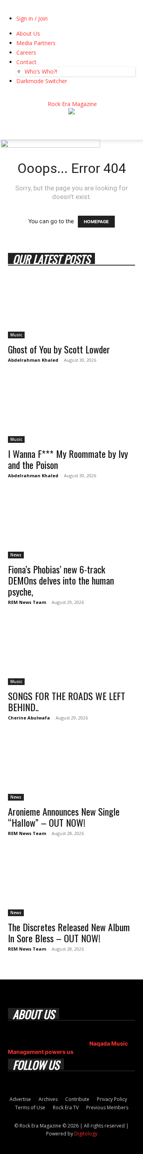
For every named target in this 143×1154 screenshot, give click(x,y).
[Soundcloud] (23, 95)
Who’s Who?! (41, 71)
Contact (26, 62)
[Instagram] (17, 95)
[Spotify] (29, 95)
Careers (26, 52)
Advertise (20, 1099)
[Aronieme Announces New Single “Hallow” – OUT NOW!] (71, 769)
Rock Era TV (66, 1107)
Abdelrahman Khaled (33, 360)
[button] (13, 129)
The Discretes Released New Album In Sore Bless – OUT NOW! (69, 932)
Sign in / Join (32, 18)
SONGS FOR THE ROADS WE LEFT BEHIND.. (66, 701)
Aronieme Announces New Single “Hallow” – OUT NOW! (64, 816)
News (15, 555)
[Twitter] (41, 95)
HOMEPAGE (96, 221)
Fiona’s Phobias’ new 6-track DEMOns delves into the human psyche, (61, 580)
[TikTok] (35, 95)
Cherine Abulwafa (29, 718)
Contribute (77, 1099)
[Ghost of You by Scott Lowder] (71, 307)
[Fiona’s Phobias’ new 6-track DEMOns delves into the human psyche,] (71, 527)
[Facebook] (11, 95)
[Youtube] (46, 95)
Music (16, 335)
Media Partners (36, 43)
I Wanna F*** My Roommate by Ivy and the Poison (68, 459)
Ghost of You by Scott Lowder (59, 349)
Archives (48, 1099)
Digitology (85, 1133)
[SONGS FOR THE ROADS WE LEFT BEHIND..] (71, 654)
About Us (28, 33)
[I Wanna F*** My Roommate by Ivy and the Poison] (71, 411)
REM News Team (27, 602)
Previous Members (107, 1107)
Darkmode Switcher (41, 81)
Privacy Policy (112, 1099)
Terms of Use (30, 1107)
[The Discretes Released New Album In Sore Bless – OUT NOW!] (71, 885)
